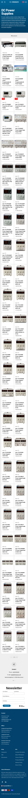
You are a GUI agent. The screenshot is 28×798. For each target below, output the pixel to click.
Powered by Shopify (16, 793)
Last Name (16, 691)
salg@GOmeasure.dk (16, 674)
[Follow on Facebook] (2, 782)
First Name (5, 691)
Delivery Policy (18, 762)
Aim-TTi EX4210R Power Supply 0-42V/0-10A (6, 454)
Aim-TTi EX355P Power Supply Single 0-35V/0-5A (7, 430)
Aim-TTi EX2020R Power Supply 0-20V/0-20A (19, 380)
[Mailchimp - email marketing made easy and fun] (21, 707)
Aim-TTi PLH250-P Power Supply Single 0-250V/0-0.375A (20, 648)
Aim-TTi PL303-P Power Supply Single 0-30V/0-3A (20, 526)
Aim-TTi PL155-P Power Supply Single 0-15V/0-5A (20, 502)
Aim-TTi (4, 102)
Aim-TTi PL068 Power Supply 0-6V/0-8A (6, 478)
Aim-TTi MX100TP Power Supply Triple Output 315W (7, 155)
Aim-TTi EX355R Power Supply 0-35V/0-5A (19, 430)
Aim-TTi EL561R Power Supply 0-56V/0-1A (19, 356)
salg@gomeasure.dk (6, 719)
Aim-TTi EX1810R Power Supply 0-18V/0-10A (6, 380)
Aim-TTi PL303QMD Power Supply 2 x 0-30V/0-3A (7, 550)
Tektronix (4, 52)
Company (5, 700)
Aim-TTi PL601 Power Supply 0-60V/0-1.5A (6, 600)
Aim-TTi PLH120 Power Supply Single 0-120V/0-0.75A (7, 624)
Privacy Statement (19, 759)
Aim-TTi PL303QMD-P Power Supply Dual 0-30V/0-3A (20, 550)
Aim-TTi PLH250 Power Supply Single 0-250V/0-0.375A (7, 648)
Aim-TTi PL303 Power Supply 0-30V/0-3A (6, 526)
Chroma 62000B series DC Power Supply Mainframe (19, 56)
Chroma (17, 52)
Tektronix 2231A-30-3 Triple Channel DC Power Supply (7, 56)
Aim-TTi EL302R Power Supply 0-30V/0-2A (19, 306)
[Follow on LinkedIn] (6, 782)
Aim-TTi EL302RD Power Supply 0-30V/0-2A (6, 330)
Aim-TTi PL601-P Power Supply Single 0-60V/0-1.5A (20, 600)
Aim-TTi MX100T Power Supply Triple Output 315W (20, 130)
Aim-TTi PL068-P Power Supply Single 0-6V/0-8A (20, 478)
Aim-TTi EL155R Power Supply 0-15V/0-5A (19, 257)
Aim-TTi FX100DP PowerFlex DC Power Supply (7, 106)
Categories (4, 752)
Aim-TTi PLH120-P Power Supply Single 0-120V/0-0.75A (20, 624)
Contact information (20, 752)
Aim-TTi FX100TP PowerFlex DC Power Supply (20, 106)
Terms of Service (19, 757)
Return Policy (18, 765)
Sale (2, 754)
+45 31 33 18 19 (16, 672)
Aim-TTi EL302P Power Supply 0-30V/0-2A (6, 306)
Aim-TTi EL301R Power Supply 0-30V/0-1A (19, 282)
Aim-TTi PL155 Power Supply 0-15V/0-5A (6, 502)
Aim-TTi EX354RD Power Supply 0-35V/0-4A (6, 404)
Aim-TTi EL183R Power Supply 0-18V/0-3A (6, 282)
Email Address (6, 696)
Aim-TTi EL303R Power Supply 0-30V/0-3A (6, 356)
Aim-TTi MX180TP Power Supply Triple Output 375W (20, 155)
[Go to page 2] (16, 657)
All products (4, 757)
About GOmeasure (19, 754)
